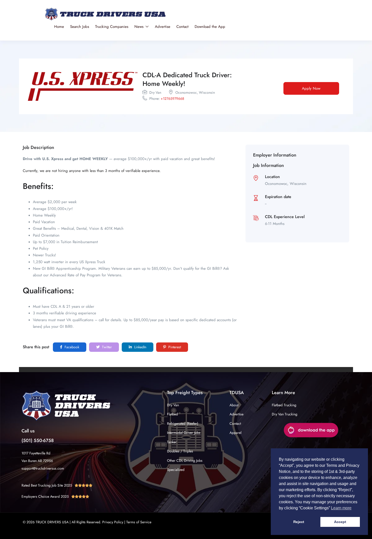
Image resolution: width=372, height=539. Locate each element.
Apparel (235, 432)
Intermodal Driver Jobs (183, 432)
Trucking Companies (111, 26)
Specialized (175, 469)
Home (59, 26)
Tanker (172, 442)
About (234, 405)
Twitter (106, 347)
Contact (182, 26)
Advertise (162, 26)
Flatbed (172, 414)
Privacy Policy (112, 522)
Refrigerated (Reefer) (182, 423)
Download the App (210, 26)
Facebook (71, 347)
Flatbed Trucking (284, 405)
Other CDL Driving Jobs (184, 460)
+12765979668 (172, 98)
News (139, 26)
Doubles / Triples (180, 451)
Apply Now (311, 88)
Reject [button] (298, 522)
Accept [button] (340, 522)
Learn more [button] (341, 508)
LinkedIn (139, 347)
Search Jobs (79, 26)
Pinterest (174, 347)
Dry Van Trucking (284, 414)
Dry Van (173, 405)
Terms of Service (138, 522)
